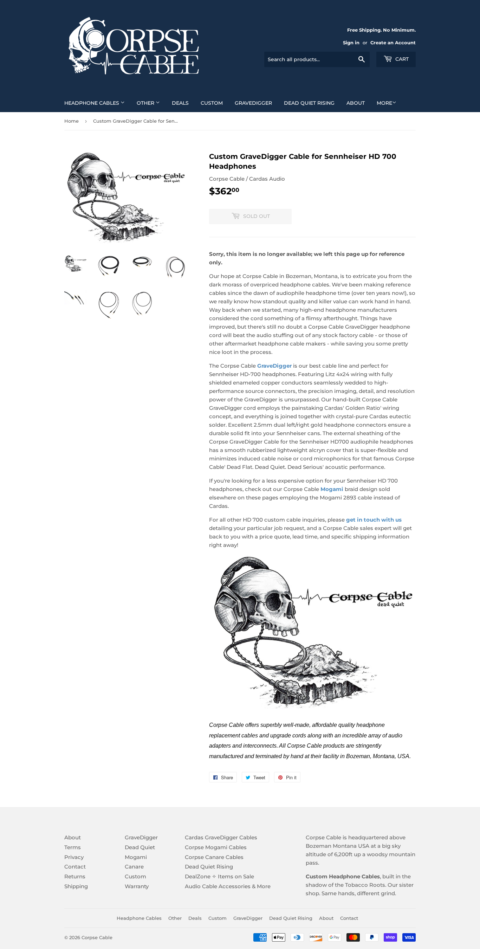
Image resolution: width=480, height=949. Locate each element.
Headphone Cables (92, 103)
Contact (75, 866)
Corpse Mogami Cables (216, 847)
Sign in (351, 42)
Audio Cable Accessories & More (228, 886)
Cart (401, 59)
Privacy (74, 857)
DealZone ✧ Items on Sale (219, 876)
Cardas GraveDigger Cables (221, 837)
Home (71, 121)
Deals (180, 103)
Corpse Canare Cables (214, 857)
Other (146, 103)
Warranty (137, 886)
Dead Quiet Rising (309, 103)
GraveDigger (253, 103)
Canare (134, 866)
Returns (74, 876)
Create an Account (393, 42)
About (355, 103)
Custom (212, 103)
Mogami (136, 857)
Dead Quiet (140, 847)
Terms (72, 847)
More (384, 103)
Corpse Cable (97, 937)
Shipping (76, 886)
